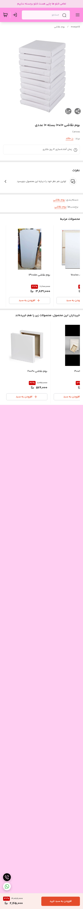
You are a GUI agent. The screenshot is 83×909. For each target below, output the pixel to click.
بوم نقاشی (59, 27)
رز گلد (69, 138)
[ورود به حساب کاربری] (16, 15)
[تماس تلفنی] (7, 877)
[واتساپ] (7, 886)
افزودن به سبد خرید (61, 901)
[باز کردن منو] (77, 15)
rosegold (75, 27)
